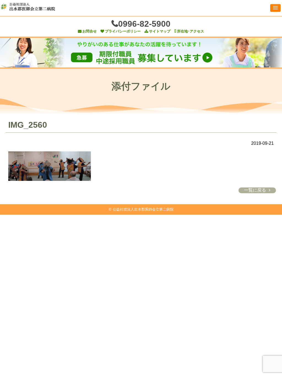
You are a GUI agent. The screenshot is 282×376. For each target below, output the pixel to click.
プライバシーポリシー (123, 31)
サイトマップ (159, 31)
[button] (275, 8)
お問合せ (89, 31)
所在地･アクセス (190, 31)
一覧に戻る (255, 190)
